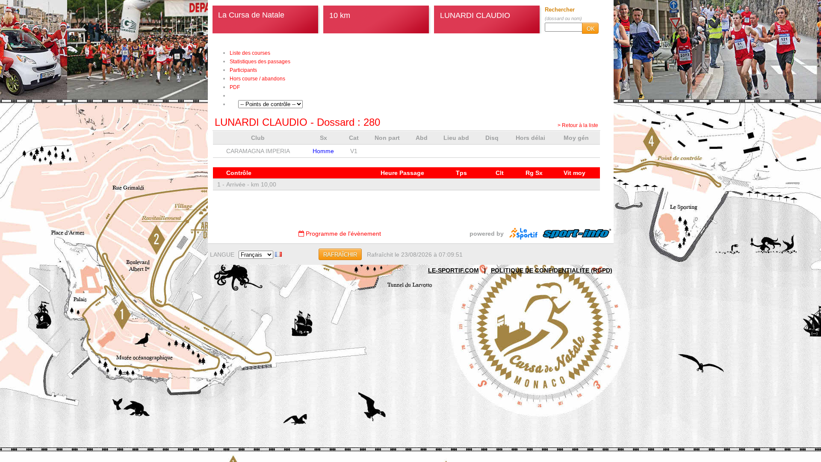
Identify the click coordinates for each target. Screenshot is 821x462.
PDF (235, 87)
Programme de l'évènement (342, 233)
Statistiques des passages (260, 62)
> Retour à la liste (578, 125)
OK (591, 29)
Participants (243, 70)
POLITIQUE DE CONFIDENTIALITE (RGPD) (551, 270)
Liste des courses (250, 53)
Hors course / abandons (257, 79)
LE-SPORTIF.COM (453, 270)
